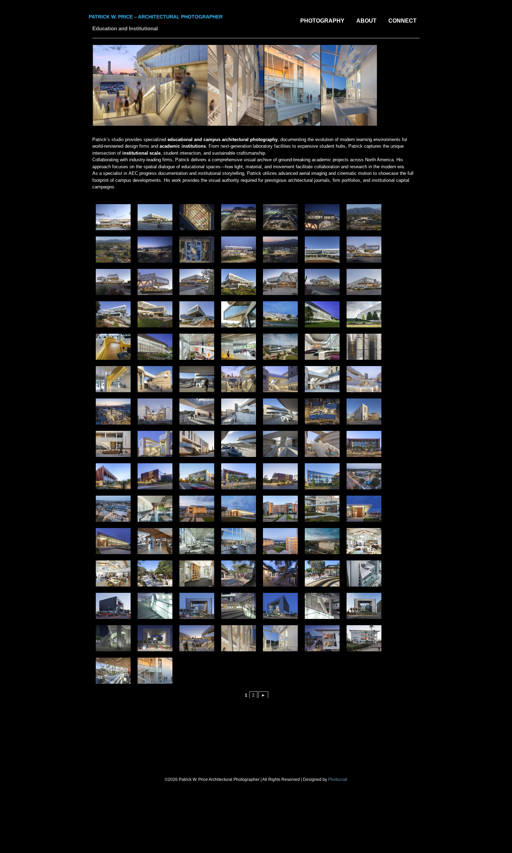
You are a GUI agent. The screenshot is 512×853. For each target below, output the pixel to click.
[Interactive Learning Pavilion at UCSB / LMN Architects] (154, 379)
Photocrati (337, 779)
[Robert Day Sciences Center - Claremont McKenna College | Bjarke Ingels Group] (112, 217)
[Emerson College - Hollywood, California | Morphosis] (363, 573)
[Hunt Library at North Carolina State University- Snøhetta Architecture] (279, 314)
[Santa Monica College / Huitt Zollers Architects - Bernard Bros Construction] (363, 476)
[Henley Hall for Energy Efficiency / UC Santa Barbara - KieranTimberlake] (363, 444)
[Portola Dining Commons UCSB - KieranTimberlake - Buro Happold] (154, 509)
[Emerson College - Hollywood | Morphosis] (112, 606)
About (366, 21)
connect (402, 21)
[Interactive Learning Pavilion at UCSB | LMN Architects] (279, 411)
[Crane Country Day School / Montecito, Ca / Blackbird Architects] (363, 541)
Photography (322, 21)
